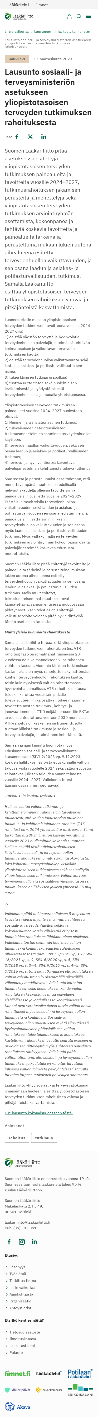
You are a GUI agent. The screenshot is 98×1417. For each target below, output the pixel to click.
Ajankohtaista (21, 1294)
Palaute (16, 1352)
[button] (79, 16)
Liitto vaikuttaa (17, 31)
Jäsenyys (17, 1266)
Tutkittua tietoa (23, 1280)
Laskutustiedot (22, 1345)
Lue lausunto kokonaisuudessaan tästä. (39, 1112)
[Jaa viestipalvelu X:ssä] (30, 137)
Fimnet (41, 4)
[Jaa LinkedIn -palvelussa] (44, 137)
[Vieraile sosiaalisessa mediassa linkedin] (34, 1241)
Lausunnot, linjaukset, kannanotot (62, 31)
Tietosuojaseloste (25, 1332)
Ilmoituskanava (23, 1338)
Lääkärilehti (18, 4)
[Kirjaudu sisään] (69, 16)
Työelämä (18, 1273)
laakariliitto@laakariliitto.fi (27, 1222)
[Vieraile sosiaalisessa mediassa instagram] (21, 1241)
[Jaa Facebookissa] (17, 137)
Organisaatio (20, 1301)
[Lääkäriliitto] (19, 17)
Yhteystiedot (20, 1307)
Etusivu (12, 1255)
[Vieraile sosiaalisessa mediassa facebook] (9, 1241)
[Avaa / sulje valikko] (88, 16)
